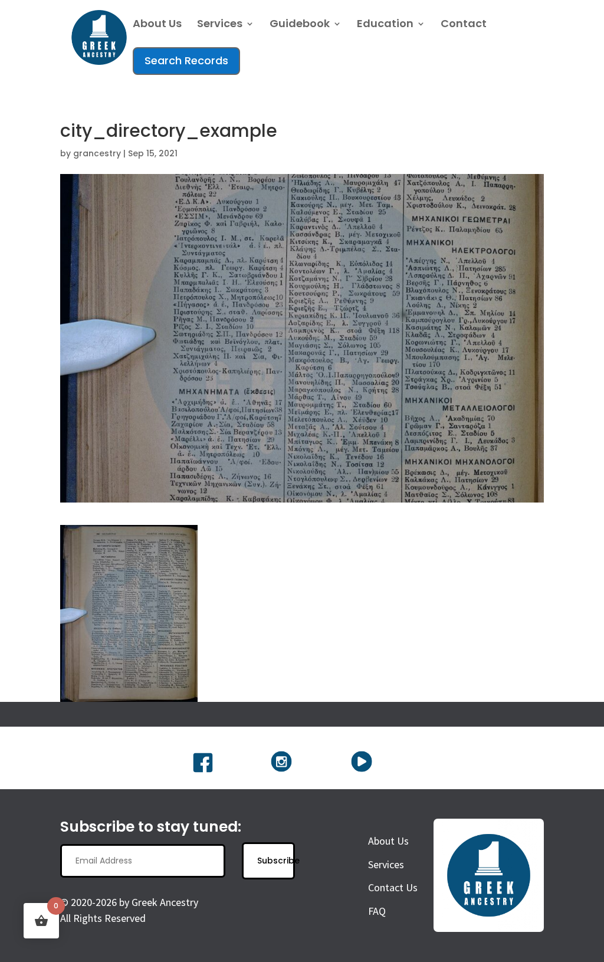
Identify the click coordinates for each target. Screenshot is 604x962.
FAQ (377, 911)
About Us (157, 25)
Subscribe (275, 860)
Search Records (186, 60)
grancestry (97, 153)
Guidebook (300, 25)
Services (219, 25)
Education (385, 25)
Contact (464, 25)
